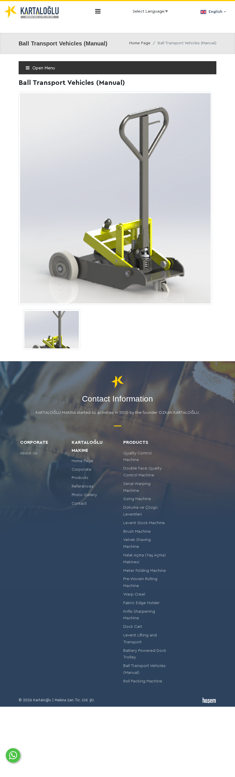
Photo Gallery (84, 495)
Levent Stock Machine (144, 523)
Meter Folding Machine (144, 571)
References (82, 486)
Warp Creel (134, 594)
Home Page (139, 43)
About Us (28, 453)
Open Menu (43, 68)
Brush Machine (137, 532)
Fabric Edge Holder (141, 603)
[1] (98, 11)
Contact (79, 504)
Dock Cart (132, 627)
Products (80, 478)
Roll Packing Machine (142, 681)
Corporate (81, 470)
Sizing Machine (137, 499)
